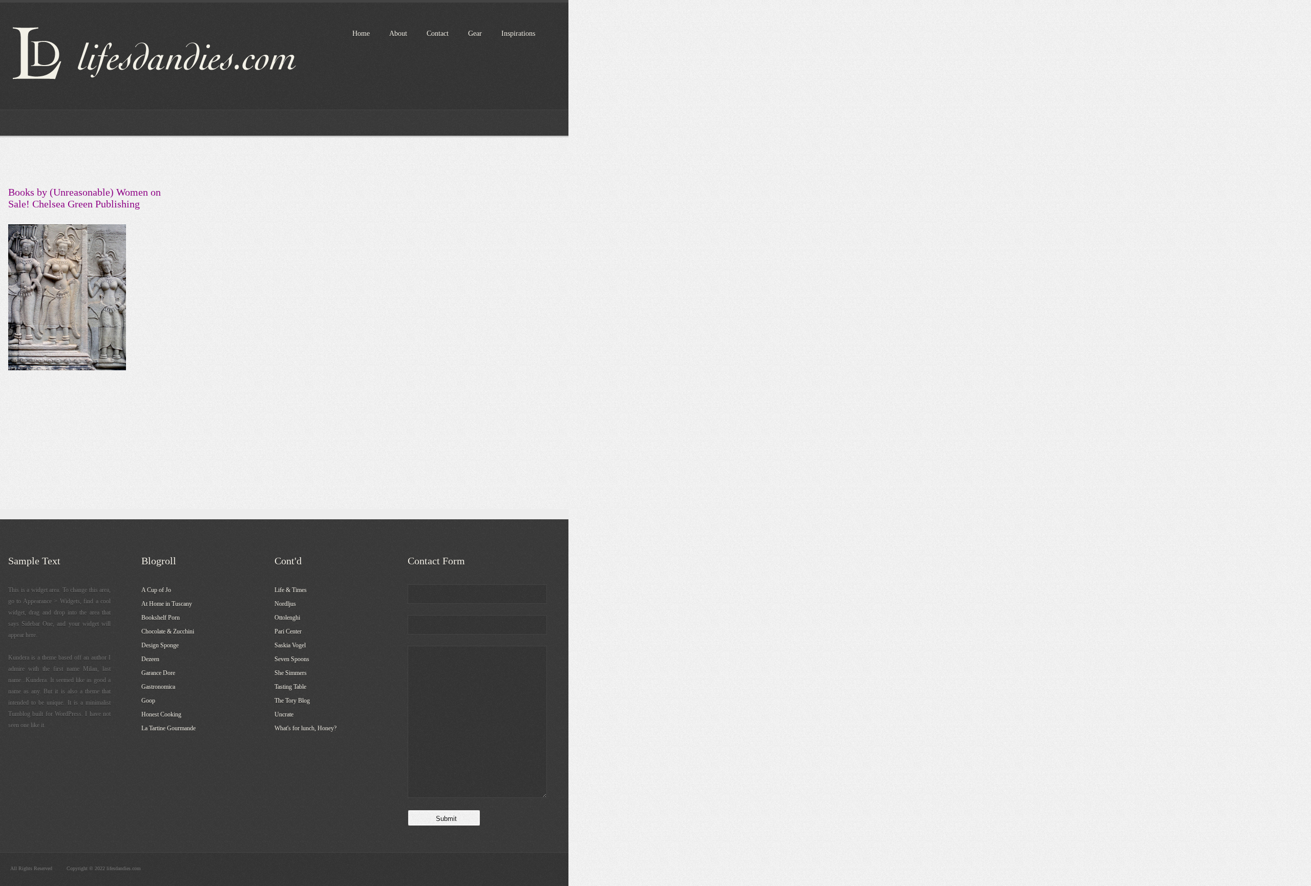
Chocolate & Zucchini (167, 631)
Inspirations (518, 33)
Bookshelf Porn (160, 617)
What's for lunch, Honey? (305, 728)
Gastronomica (158, 686)
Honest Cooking (161, 714)
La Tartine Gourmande (168, 728)
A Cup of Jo (156, 590)
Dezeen (150, 659)
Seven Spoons (291, 659)
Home (361, 33)
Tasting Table (290, 686)
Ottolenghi (287, 617)
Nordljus (285, 603)
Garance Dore (158, 673)
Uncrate (283, 714)
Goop (148, 700)
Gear (475, 33)
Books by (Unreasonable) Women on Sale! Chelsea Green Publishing (84, 197)
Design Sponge (160, 645)
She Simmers (290, 673)
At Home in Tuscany (166, 603)
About (398, 33)
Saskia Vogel (290, 645)
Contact (438, 33)
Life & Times (290, 590)
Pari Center (288, 631)
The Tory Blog (292, 700)
